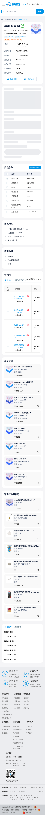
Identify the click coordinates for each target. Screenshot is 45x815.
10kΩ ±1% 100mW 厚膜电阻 (23, 382)
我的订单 (35, 4)
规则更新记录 (17, 730)
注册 (29, 4)
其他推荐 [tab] (17, 627)
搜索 (39, 11)
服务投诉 (5, 733)
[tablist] (22, 280)
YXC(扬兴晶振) (22, 51)
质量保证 (26, 708)
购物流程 (5, 701)
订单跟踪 (26, 704)
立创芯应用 (13, 787)
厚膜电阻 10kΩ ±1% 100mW (23, 397)
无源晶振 (9, 19)
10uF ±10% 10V (19, 428)
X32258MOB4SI (9, 632)
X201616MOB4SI (10, 645)
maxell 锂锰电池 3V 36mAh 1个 (24, 500)
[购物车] (42, 4)
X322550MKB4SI (10, 659)
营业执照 (28, 812)
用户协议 (16, 733)
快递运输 (17, 704)
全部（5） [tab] (8, 280)
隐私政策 (16, 726)
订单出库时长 (6, 726)
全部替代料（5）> (34, 279)
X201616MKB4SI (10, 654)
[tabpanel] (22, 319)
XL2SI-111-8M (19, 325)
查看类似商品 (35, 168)
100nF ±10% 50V (20, 443)
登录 (24, 4)
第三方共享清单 (18, 740)
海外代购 (26, 701)
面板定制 (23, 787)
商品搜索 (5, 704)
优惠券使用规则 (7, 714)
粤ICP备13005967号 (29, 810)
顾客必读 (5, 698)
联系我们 (29, 730)
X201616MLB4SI (9, 650)
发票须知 (17, 701)
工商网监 (5, 812)
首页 (3, 19)
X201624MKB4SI (10, 636)
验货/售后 (5, 730)
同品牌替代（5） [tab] (21, 280)
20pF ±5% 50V (19, 474)
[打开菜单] (3, 4)
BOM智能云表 (6, 718)
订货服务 (26, 698)
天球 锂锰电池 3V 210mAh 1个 (24, 531)
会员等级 (5, 708)
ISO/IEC (13, 812)
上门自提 (17, 708)
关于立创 (29, 726)
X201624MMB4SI (10, 641)
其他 (11, 795)
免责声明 (16, 736)
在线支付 (17, 698)
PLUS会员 (5, 711)
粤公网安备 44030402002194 (11, 810)
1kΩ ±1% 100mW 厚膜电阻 (23, 367)
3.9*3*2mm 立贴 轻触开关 (22, 413)
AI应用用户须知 (18, 743)
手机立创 (29, 733)
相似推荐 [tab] (8, 627)
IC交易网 (22, 791)
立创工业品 (33, 787)
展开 (40, 787)
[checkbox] (7, 174)
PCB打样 (12, 791)
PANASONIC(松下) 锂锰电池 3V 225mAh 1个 (29, 561)
